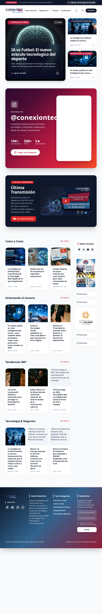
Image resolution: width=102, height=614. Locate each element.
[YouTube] (87, 249)
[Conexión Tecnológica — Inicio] (14, 11)
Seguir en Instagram (27, 152)
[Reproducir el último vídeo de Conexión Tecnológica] (66, 201)
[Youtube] (12, 507)
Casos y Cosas (58, 504)
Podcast (55, 10)
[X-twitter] (83, 249)
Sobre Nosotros (31, 10)
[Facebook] (79, 249)
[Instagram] (92, 249)
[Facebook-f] (7, 507)
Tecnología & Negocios (82, 21)
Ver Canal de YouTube (25, 219)
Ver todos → (65, 241)
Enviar (86, 530)
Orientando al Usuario (81, 53)
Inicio (20, 10)
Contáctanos (66, 10)
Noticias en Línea (19, 22)
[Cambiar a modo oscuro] (76, 10)
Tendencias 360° (59, 510)
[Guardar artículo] (93, 45)
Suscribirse (91, 10)
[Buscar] (82, 10)
